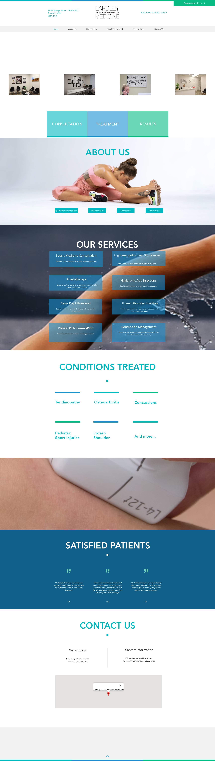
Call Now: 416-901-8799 (154, 12)
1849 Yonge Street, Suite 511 (63, 10)
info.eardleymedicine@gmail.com (139, 658)
